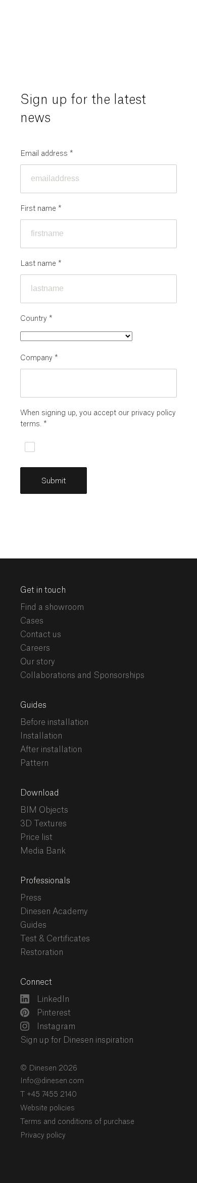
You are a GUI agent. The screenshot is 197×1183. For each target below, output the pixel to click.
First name (40, 208)
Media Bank (43, 851)
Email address (46, 153)
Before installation (54, 722)
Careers (35, 648)
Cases (31, 621)
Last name (40, 263)
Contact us (40, 635)
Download (39, 793)
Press (30, 898)
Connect (36, 982)
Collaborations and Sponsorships (82, 675)
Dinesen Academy (54, 912)
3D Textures (43, 824)
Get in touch (43, 590)
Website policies (47, 1108)
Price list (36, 837)
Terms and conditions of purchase (77, 1121)
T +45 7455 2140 (48, 1094)
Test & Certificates (55, 939)
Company (39, 358)
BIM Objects (44, 810)
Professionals (45, 881)
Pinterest (53, 1013)
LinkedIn (52, 999)
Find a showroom (52, 607)
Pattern (34, 763)
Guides (33, 705)
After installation (51, 750)
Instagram (55, 1027)
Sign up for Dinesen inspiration (76, 1040)
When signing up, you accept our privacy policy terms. (98, 419)
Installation (41, 736)
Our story (37, 662)
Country (36, 318)
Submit (53, 481)
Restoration (41, 952)
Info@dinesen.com (52, 1081)
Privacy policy (43, 1135)
